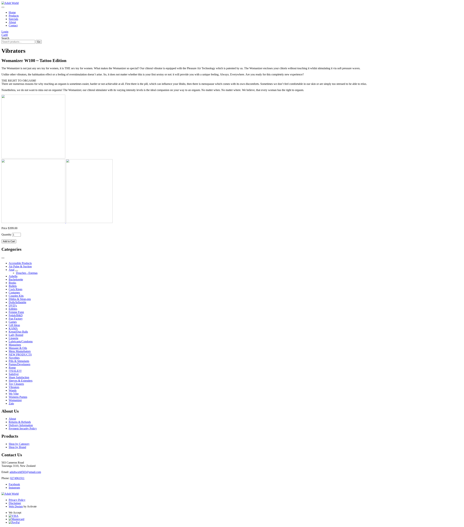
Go (38, 41)
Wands (12, 390)
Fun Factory (16, 318)
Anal (11, 269)
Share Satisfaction (19, 377)
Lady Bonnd (16, 334)
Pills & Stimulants (19, 361)
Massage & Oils (18, 348)
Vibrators (14, 387)
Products (14, 15)
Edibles (13, 308)
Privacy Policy (17, 499)
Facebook (14, 484)
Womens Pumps (18, 396)
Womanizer (15, 400)
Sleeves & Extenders (20, 380)
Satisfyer (14, 374)
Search (5, 38)
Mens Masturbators (20, 351)
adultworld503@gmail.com (25, 472)
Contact (13, 25)
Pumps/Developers (19, 364)
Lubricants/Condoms (21, 341)
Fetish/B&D (16, 315)
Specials (13, 18)
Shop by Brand (17, 447)
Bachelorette (16, 279)
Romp (12, 367)
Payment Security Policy (23, 428)
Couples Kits (16, 295)
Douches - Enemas (27, 272)
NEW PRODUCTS (20, 354)
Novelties (14, 357)
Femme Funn (16, 312)
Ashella (13, 276)
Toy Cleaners (16, 383)
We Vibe (14, 393)
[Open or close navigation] (2, 7)
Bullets (13, 286)
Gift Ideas (14, 325)
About (12, 22)
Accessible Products (20, 263)
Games (13, 321)
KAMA (13, 328)
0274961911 (17, 478)
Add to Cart (9, 241)
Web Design (16, 506)
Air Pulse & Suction (20, 266)
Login (4, 31)
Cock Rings (15, 289)
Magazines (15, 344)
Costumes (14, 292)
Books (12, 282)
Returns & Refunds (20, 421)
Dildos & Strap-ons (20, 299)
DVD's (13, 305)
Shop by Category (19, 443)
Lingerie (13, 338)
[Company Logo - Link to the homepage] (10, 3)
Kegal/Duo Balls (18, 331)
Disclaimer (15, 503)
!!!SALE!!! (15, 370)
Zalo (11, 403)
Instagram (14, 487)
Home (12, 12)
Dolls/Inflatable (17, 302)
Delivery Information (21, 425)
